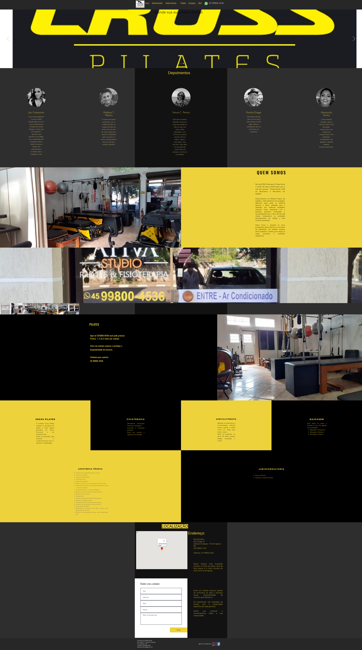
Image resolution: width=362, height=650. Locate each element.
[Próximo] (354, 38)
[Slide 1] (178, 63)
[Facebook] (218, 644)
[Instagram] (214, 644)
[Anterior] (8, 38)
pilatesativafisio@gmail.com (145, 647)
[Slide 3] (183, 63)
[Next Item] (359, 275)
